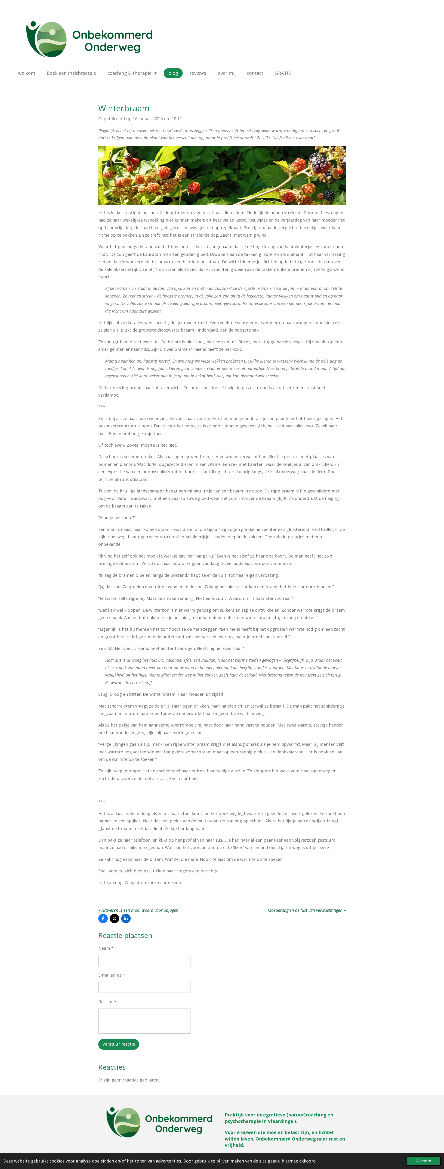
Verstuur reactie (118, 1044)
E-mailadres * (111, 975)
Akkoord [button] (423, 1160)
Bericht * (107, 1001)
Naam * (106, 948)
